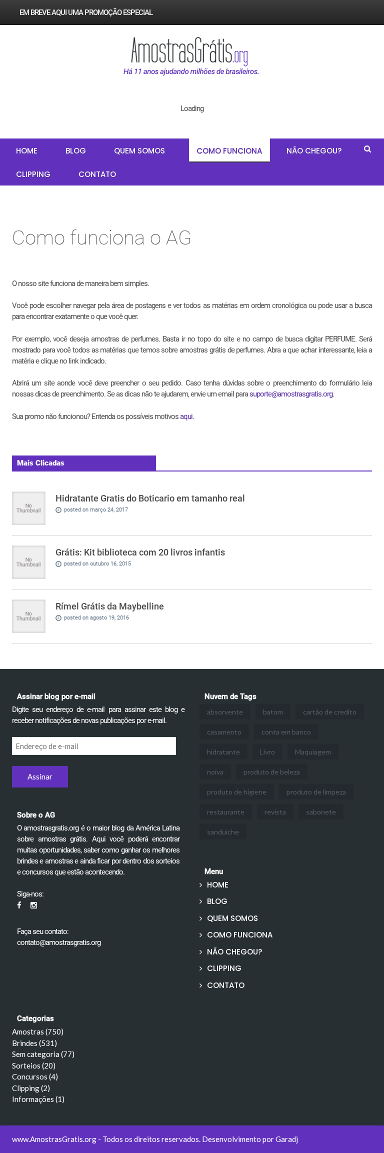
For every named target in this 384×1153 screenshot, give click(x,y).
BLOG (76, 151)
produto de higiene (236, 792)
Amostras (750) (38, 1031)
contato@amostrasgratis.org (58, 942)
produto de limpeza (316, 792)
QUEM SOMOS (139, 151)
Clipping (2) (31, 1088)
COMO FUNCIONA (229, 151)
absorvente (225, 712)
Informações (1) (38, 1099)
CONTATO (97, 174)
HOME (27, 151)
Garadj (287, 1139)
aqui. (187, 416)
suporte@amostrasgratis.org (291, 394)
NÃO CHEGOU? (314, 151)
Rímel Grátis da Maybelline (110, 606)
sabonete (321, 812)
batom (273, 712)
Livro (267, 752)
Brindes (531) (34, 1043)
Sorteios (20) (34, 1065)
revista (275, 812)
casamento (224, 732)
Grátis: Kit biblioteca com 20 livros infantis (140, 552)
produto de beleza (272, 772)
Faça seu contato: (42, 931)
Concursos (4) (35, 1076)
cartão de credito (329, 712)
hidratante (223, 752)
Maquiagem (313, 752)
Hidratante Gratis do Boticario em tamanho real (150, 498)
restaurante (225, 812)
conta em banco (286, 732)
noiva (215, 772)
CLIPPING (33, 174)
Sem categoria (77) (43, 1054)
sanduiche (223, 832)
